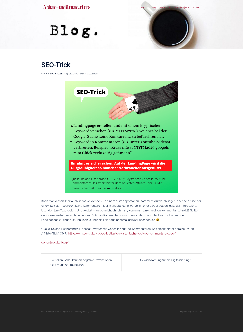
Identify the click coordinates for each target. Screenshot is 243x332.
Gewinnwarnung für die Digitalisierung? (165, 260)
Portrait (144, 7)
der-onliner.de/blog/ (54, 242)
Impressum (185, 312)
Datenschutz (196, 312)
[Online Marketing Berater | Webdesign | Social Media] (66, 7)
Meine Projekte (182, 7)
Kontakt (196, 7)
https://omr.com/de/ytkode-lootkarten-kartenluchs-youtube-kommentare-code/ (122, 233)
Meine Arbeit (165, 7)
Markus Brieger (54, 74)
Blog (154, 7)
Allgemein (92, 74)
